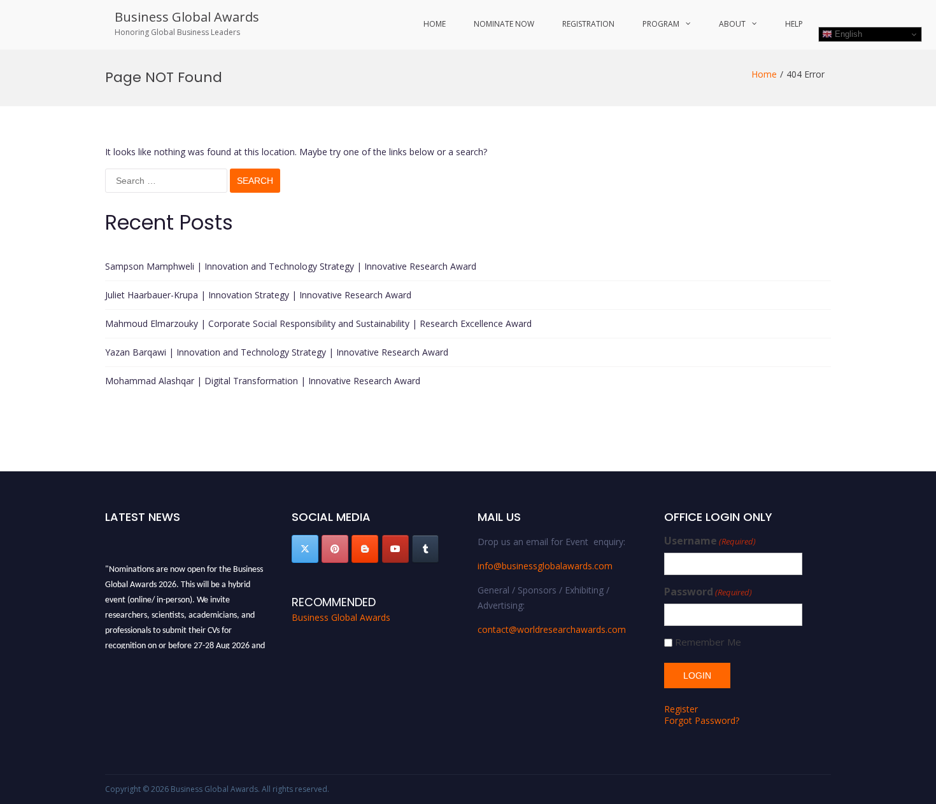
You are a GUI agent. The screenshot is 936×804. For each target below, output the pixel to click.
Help (794, 23)
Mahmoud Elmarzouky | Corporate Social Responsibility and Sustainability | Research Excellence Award (318, 323)
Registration (588, 23)
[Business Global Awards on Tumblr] (425, 549)
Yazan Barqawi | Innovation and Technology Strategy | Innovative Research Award (276, 352)
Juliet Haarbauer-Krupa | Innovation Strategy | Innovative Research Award (258, 295)
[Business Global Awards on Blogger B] (364, 549)
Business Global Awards (187, 16)
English (847, 34)
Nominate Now (504, 23)
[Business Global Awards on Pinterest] (335, 549)
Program (660, 23)
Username (710, 541)
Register (681, 709)
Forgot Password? (701, 720)
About (732, 23)
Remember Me (708, 642)
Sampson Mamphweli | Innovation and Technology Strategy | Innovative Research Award (290, 266)
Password (708, 592)
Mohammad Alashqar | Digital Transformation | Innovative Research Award (262, 381)
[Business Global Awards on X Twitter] (305, 549)
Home (434, 23)
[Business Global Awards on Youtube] (395, 549)
